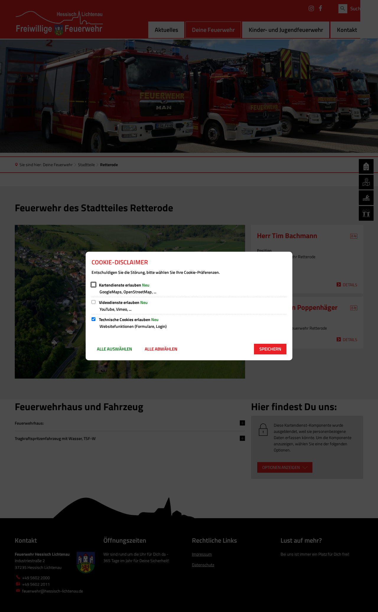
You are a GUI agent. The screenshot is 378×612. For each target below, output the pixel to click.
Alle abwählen (161, 349)
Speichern (270, 349)
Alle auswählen (114, 349)
